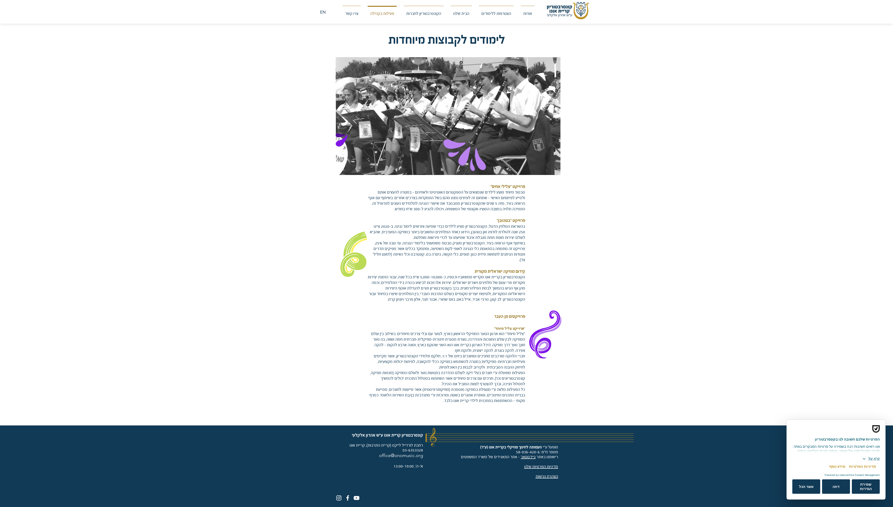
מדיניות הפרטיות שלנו (541, 466)
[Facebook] (347, 497)
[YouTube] (356, 497)
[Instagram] (338, 497)
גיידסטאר (528, 456)
